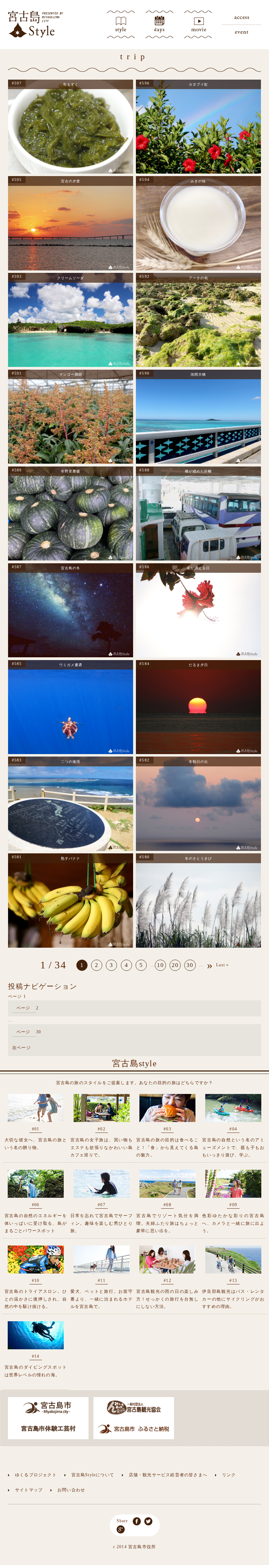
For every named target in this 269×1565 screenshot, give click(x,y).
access (241, 18)
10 (160, 965)
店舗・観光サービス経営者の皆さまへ (168, 1474)
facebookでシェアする (137, 1521)
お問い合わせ (71, 1489)
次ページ (21, 1047)
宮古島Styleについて (92, 1474)
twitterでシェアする (148, 1521)
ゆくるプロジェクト (36, 1474)
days (159, 25)
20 (175, 965)
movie (198, 25)
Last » (222, 964)
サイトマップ (29, 1489)
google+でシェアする (121, 1529)
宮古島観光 (35, 24)
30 (189, 965)
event (241, 32)
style (121, 25)
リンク (229, 1474)
